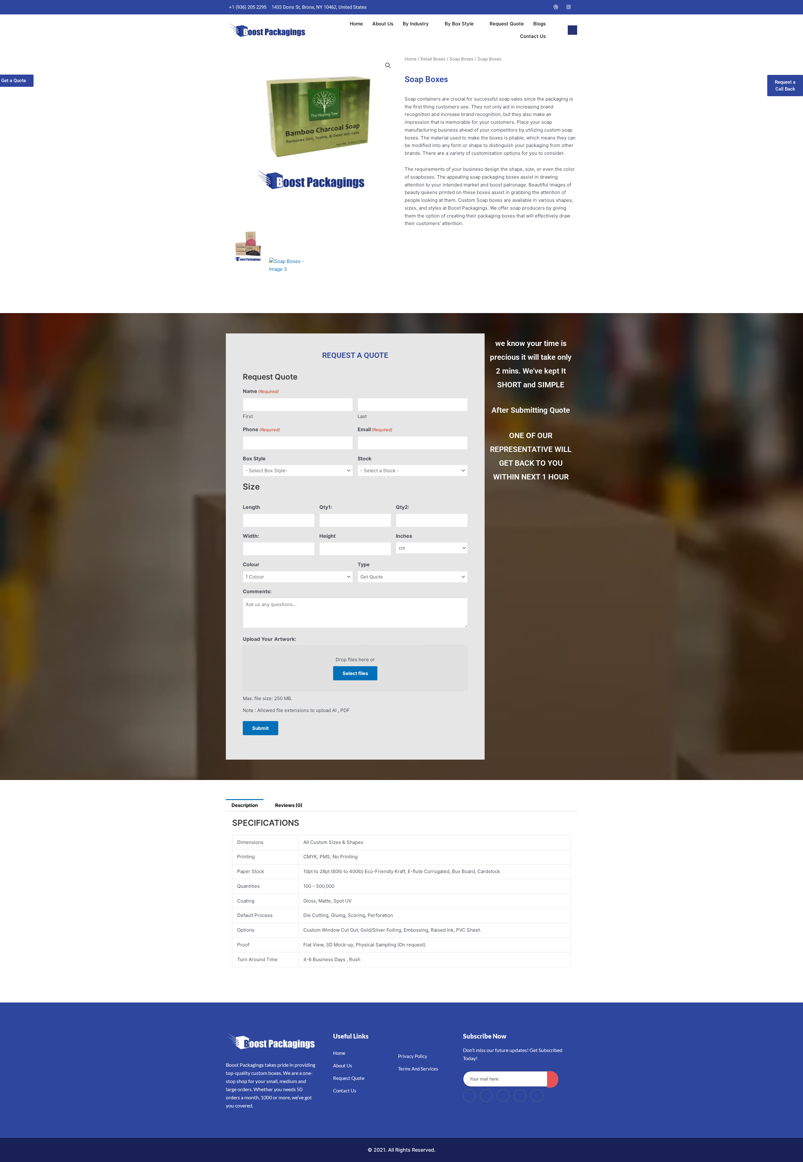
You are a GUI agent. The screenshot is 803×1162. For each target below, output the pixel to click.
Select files (355, 673)
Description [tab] (244, 805)
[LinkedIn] (543, 7)
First (248, 416)
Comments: (257, 591)
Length (251, 507)
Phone (261, 429)
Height (327, 536)
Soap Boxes (461, 58)
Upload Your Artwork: (269, 639)
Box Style (254, 458)
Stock (364, 458)
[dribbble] (520, 1095)
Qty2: (402, 507)
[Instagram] (568, 7)
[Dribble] (556, 7)
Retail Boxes (433, 58)
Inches (404, 536)
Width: (251, 536)
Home (356, 24)
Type (364, 564)
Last (362, 416)
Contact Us (533, 36)
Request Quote (507, 24)
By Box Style (459, 24)
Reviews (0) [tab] (288, 805)
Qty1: (325, 507)
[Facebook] (518, 7)
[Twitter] (531, 7)
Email (375, 429)
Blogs (539, 24)
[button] (572, 30)
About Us (382, 24)
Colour (251, 564)
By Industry (416, 24)
